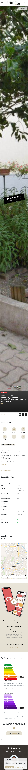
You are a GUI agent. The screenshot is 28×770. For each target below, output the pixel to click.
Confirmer (9, 767)
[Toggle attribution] (26, 576)
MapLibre (4, 575)
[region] (14, 561)
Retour (4, 414)
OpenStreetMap (5, 577)
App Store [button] (9, 644)
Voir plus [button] (4, 464)
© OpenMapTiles (15, 575)
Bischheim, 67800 (7, 396)
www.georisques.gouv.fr (6, 470)
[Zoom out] (26, 547)
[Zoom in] (26, 545)
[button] (20, 414)
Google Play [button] (19, 644)
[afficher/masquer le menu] (2, 3)
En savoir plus (13, 647)
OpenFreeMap (9, 575)
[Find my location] (26, 549)
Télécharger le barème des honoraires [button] (11, 529)
